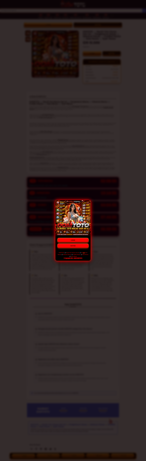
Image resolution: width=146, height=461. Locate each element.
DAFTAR (73, 246)
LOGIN (73, 240)
